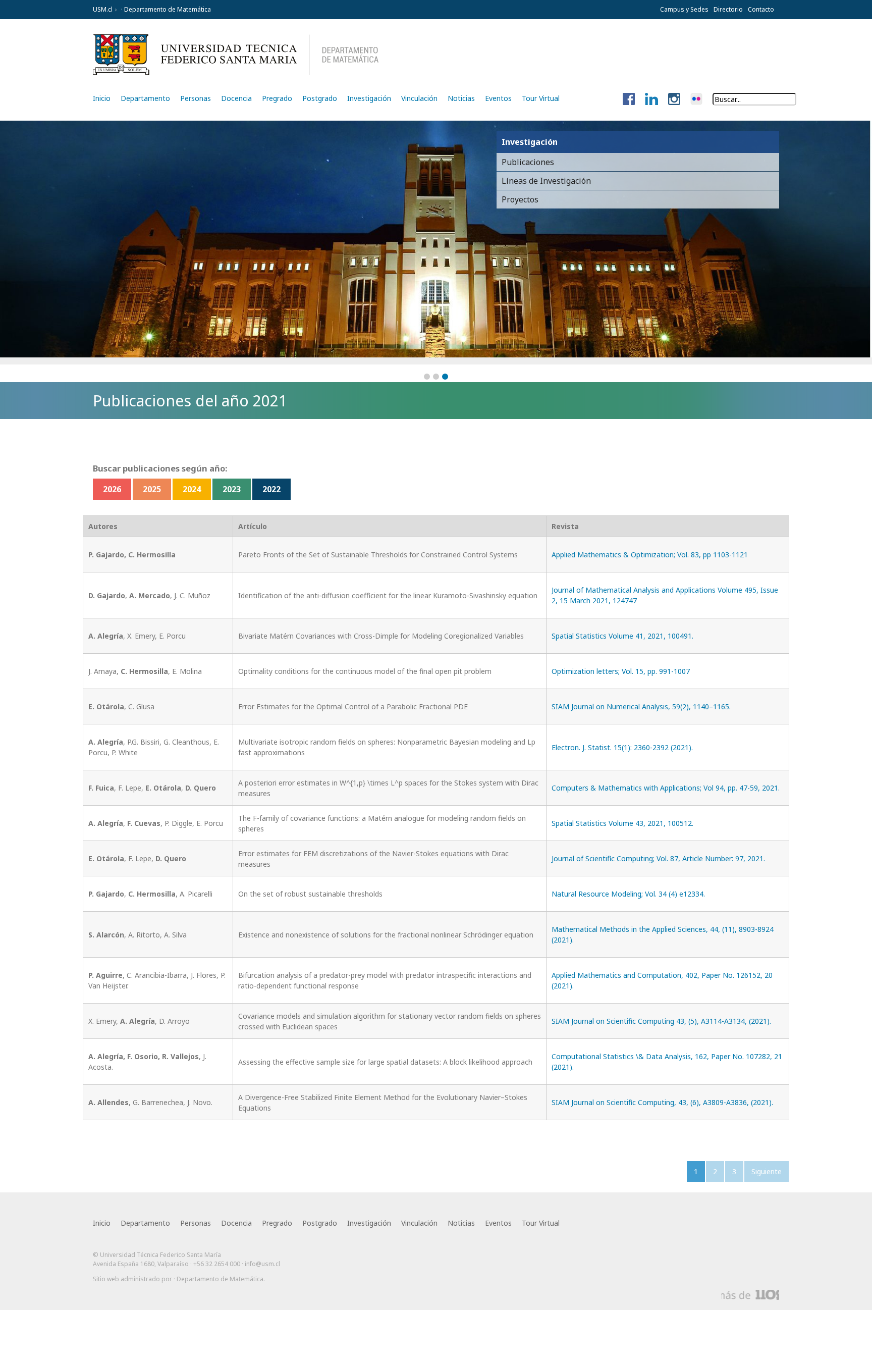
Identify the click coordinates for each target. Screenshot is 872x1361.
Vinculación (419, 98)
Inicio (102, 98)
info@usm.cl (262, 1264)
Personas (195, 98)
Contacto (761, 9)
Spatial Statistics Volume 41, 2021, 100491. (622, 636)
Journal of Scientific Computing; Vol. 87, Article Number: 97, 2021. (658, 858)
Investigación (369, 98)
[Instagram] (674, 99)
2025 (152, 489)
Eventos (498, 98)
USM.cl (103, 9)
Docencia (236, 98)
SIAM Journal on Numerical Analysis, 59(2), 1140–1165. (641, 706)
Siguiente (766, 1171)
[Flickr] (696, 99)
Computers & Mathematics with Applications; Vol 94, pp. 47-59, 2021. (666, 788)
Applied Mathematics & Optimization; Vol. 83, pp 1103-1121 (650, 554)
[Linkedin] (651, 99)
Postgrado (319, 98)
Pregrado (277, 98)
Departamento (145, 98)
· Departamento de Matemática (165, 9)
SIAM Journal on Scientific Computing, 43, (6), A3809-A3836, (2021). (662, 1102)
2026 (112, 489)
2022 (271, 489)
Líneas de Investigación (546, 180)
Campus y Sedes (684, 9)
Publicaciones (528, 162)
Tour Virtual (541, 98)
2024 (192, 489)
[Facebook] (629, 99)
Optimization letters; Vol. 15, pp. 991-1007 (621, 671)
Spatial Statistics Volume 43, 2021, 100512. (622, 823)
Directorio (728, 9)
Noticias (461, 98)
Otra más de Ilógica (750, 1295)
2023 (232, 489)
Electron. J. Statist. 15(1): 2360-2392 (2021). (622, 747)
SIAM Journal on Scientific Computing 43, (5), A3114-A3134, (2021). (661, 1021)
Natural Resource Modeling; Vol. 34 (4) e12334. (628, 894)
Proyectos (520, 199)
